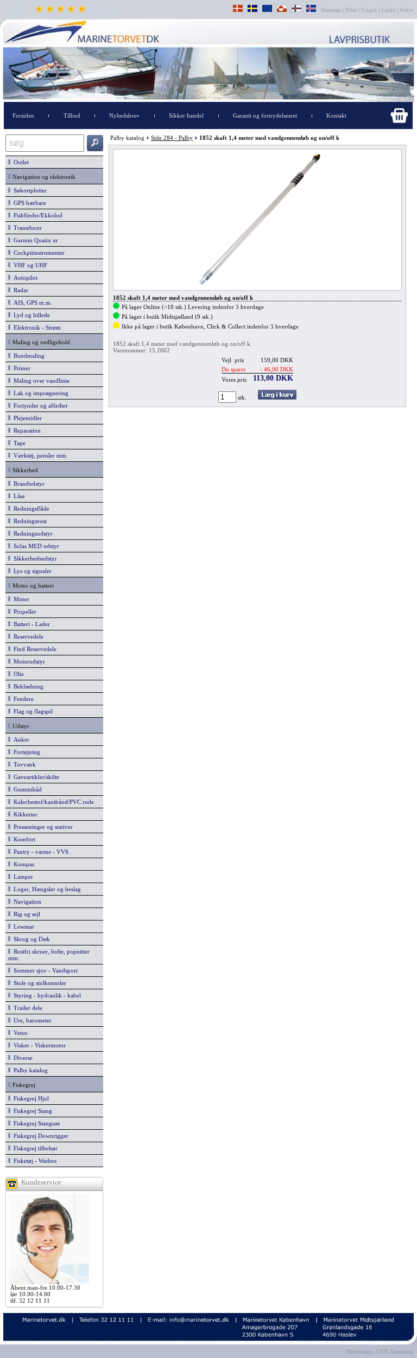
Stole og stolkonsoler (38, 983)
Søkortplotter (28, 190)
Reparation (25, 430)
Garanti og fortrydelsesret (265, 115)
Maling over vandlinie (40, 380)
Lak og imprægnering (39, 393)
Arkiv (406, 10)
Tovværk (23, 764)
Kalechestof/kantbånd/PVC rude (52, 802)
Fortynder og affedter (39, 405)
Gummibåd (26, 789)
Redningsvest (28, 521)
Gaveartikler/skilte (34, 777)
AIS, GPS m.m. (31, 302)
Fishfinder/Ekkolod (36, 215)
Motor (19, 599)
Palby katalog (29, 1070)
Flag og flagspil (31, 711)
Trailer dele (26, 1008)
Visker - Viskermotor (38, 1045)
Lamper (21, 876)
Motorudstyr (27, 661)
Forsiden (23, 115)
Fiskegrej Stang (31, 1111)
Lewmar (22, 926)
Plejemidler (26, 418)
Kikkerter (23, 814)
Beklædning (26, 686)
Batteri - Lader (30, 624)
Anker (19, 739)
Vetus (18, 1032)
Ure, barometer (31, 1020)
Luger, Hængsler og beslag (45, 889)
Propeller (23, 611)
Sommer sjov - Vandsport (44, 970)
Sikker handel (186, 115)
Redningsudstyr (31, 533)
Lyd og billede (30, 315)
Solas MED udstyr (34, 546)
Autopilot (23, 277)
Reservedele (26, 636)
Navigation (25, 901)
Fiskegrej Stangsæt (35, 1123)
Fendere (22, 699)
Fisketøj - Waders (33, 1160)
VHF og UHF (28, 265)
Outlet (19, 162)
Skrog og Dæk (30, 939)
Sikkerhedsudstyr (33, 558)
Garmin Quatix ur (34, 240)
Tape (18, 443)
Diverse (21, 1057)
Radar (19, 290)
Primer (20, 368)
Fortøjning (25, 752)
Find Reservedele (33, 649)
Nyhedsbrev (124, 115)
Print (351, 10)
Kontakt (336, 115)
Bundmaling (27, 355)
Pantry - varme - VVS (39, 851)
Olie (17, 674)
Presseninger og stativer (41, 826)
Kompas (22, 864)
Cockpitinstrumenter (37, 252)
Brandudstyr (27, 483)
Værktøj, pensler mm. (39, 455)
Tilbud (72, 115)
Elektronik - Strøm (35, 327)
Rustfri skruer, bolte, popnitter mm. (49, 954)
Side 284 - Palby (172, 137)
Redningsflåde (29, 508)
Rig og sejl (25, 914)
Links (388, 10)
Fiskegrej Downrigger (39, 1135)
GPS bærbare (28, 202)
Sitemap (332, 10)
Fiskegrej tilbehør (34, 1148)
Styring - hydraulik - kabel (45, 995)
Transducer (26, 227)
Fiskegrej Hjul (29, 1098)
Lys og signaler (31, 571)
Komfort (22, 839)
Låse (17, 496)
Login (369, 10)
